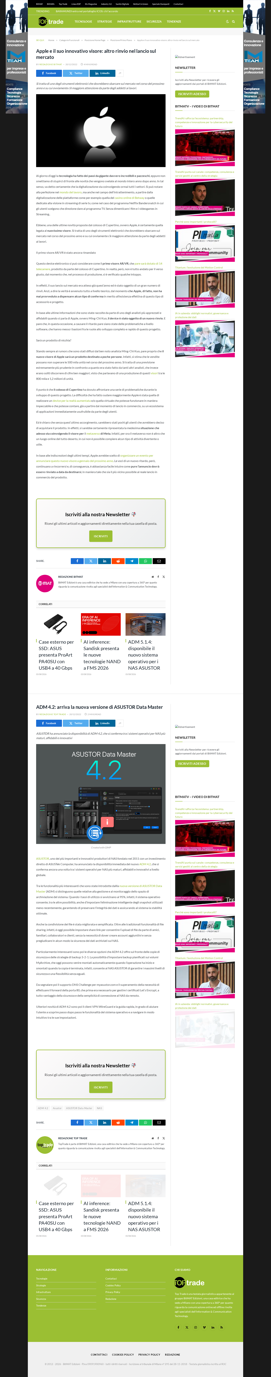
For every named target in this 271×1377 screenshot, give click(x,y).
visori (154, 373)
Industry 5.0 (106, 4)
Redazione (110, 1298)
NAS (99, 1108)
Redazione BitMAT (50, 64)
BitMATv (51, 4)
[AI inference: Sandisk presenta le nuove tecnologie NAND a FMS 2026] (101, 624)
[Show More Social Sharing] (120, 73)
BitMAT (39, 4)
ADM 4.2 (145, 864)
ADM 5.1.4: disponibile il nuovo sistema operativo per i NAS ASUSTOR (144, 655)
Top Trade (63, 4)
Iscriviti (101, 536)
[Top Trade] (51, 21)
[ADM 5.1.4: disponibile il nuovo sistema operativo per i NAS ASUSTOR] (146, 624)
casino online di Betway (129, 197)
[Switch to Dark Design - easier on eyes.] (227, 21)
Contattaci (178, 4)
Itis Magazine (91, 4)
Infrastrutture (129, 21)
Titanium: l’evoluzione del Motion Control (199, 267)
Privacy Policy (112, 1292)
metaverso (93, 433)
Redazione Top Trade (52, 714)
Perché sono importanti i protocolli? (196, 221)
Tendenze (174, 21)
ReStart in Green (140, 4)
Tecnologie (83, 21)
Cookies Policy (113, 1285)
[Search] (233, 21)
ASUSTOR (42, 858)
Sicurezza (154, 21)
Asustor (57, 1108)
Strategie (104, 21)
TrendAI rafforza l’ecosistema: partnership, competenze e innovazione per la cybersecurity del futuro (203, 122)
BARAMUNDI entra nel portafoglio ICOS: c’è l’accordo (87, 11)
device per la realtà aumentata (72, 400)
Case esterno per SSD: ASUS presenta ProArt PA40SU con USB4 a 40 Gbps (56, 655)
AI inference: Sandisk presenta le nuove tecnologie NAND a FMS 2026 (102, 655)
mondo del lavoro (71, 192)
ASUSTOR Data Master (79, 1108)
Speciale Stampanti (160, 4)
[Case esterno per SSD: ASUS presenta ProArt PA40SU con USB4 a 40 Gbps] (56, 624)
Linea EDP (76, 4)
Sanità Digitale (122, 4)
